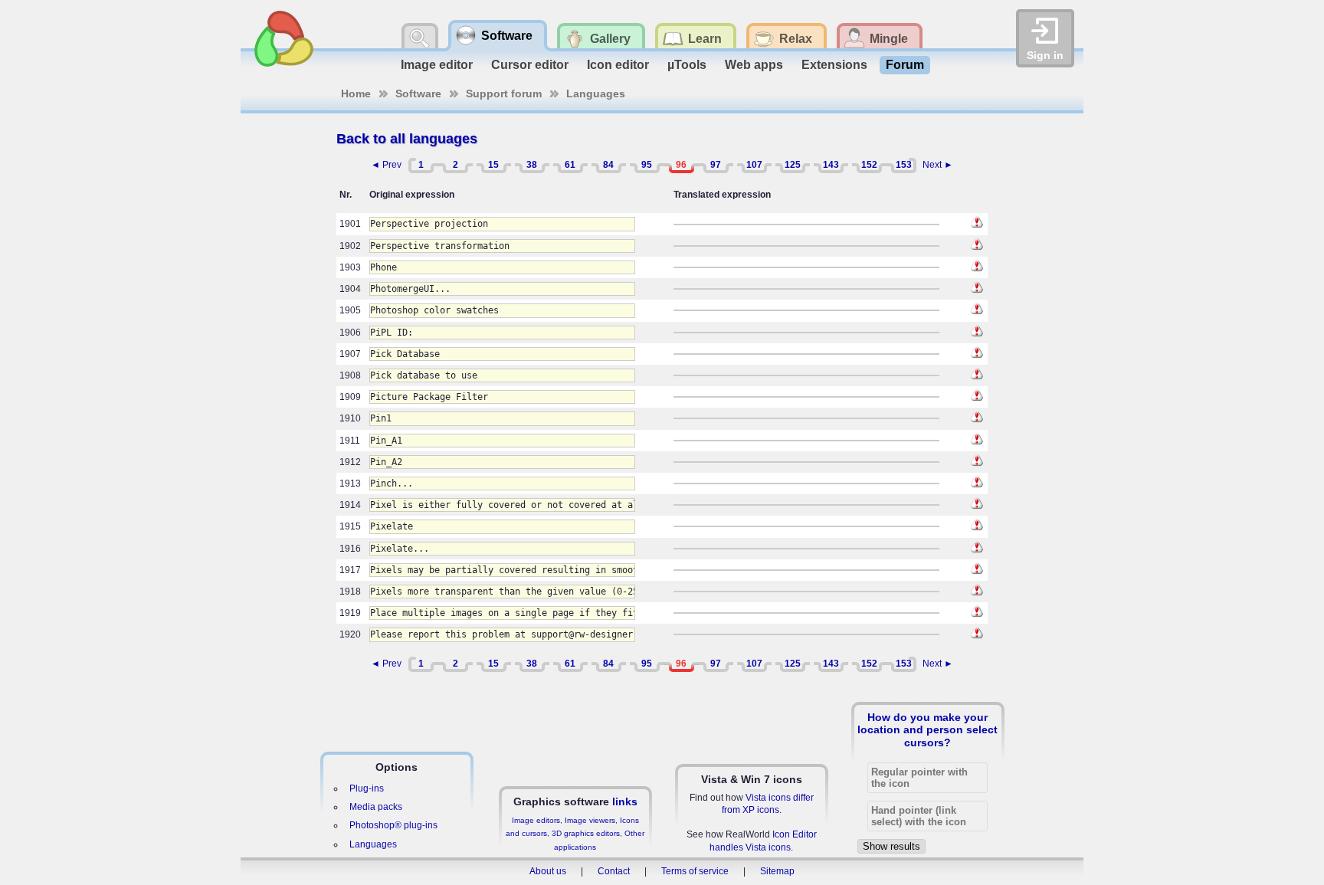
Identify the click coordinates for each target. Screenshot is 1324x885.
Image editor (437, 64)
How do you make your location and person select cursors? (927, 729)
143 (831, 164)
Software (418, 93)
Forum (905, 64)
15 (493, 164)
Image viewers (590, 820)
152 (869, 164)
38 (531, 164)
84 (608, 164)
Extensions (834, 64)
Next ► (938, 164)
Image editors (536, 820)
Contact (614, 871)
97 (715, 164)
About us (547, 871)
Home (356, 93)
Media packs (375, 806)
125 (793, 164)
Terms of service (695, 871)
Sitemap (777, 871)
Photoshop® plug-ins (393, 825)
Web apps (754, 64)
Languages (595, 93)
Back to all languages (406, 138)
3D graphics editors (586, 833)
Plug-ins (366, 788)
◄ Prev (386, 164)
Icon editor (618, 64)
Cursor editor (530, 64)
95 (646, 164)
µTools (686, 64)
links (624, 801)
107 (754, 164)
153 (904, 164)
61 (570, 164)
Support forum (504, 93)
